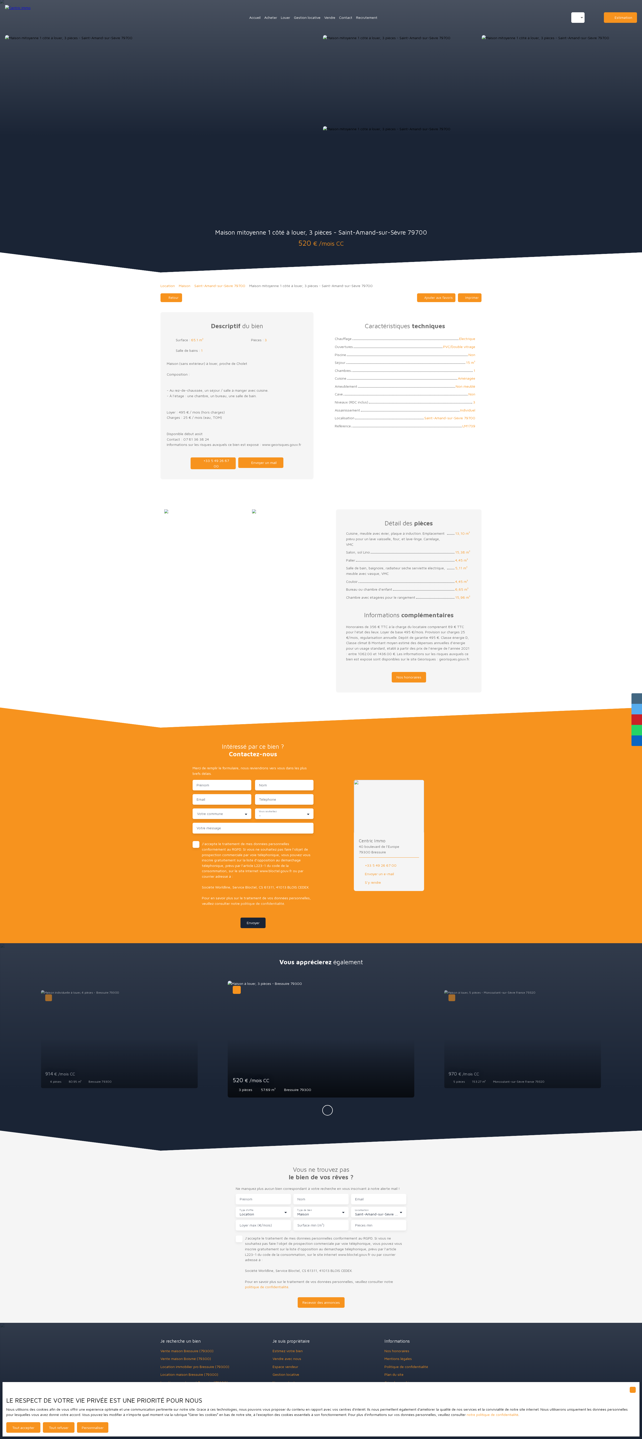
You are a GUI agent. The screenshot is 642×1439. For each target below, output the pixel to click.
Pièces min (363, 1225)
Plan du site (394, 1374)
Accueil (255, 17)
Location (167, 286)
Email (201, 799)
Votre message (209, 828)
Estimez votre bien (288, 1351)
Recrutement (366, 17)
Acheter (270, 17)
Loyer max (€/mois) (256, 1225)
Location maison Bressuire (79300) (189, 1374)
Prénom (203, 785)
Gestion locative (307, 17)
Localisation (362, 1209)
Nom (263, 785)
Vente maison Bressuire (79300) (186, 1351)
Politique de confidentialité (406, 1366)
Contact (345, 17)
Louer (285, 17)
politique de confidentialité (262, 903)
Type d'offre (246, 1209)
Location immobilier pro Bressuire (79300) (194, 1366)
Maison (184, 286)
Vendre (329, 17)
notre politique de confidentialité (492, 1414)
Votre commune (210, 813)
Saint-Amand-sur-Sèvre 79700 (219, 286)
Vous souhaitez (267, 811)
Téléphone (267, 799)
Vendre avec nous (287, 1358)
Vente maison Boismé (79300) (185, 1358)
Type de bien (304, 1209)
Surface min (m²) (310, 1225)
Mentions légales (398, 1358)
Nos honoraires (396, 1351)
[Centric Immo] (30, 17)
